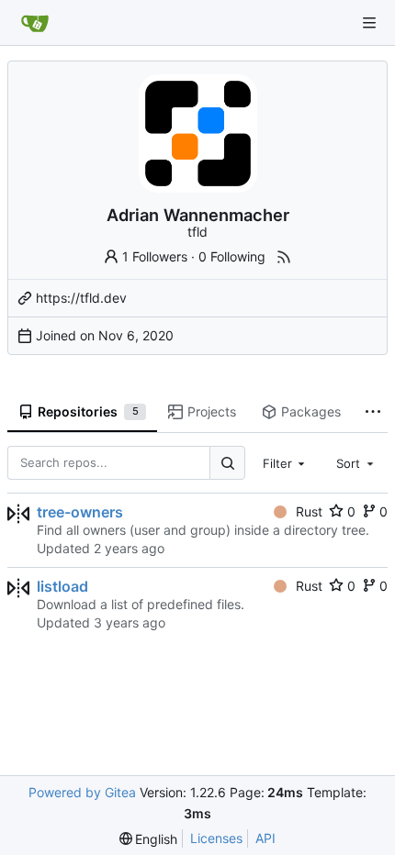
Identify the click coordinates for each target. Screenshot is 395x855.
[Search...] (226, 463)
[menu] (148, 839)
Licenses (216, 838)
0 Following (231, 256)
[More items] (373, 413)
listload (62, 586)
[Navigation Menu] (369, 22)
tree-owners (80, 512)
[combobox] (286, 462)
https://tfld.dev (81, 297)
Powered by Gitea (82, 792)
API (265, 838)
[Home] (35, 22)
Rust (309, 511)
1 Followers (154, 256)
